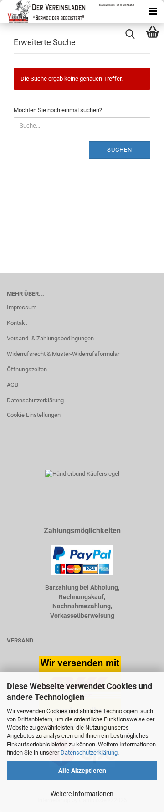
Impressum (21, 307)
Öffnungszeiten (27, 369)
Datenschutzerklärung (89, 752)
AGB (12, 384)
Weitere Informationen (82, 793)
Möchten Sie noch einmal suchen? (58, 110)
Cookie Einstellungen (34, 414)
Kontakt (17, 322)
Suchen (119, 149)
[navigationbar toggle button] (152, 11)
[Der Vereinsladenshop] (67, 11)
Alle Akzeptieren (82, 770)
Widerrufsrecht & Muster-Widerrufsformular (63, 353)
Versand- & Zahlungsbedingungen (50, 338)
